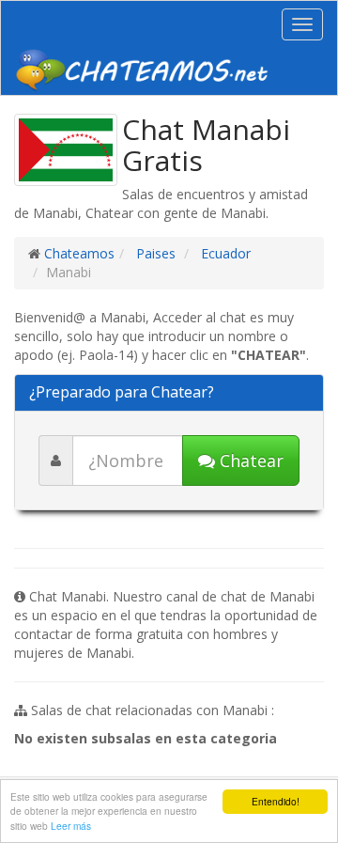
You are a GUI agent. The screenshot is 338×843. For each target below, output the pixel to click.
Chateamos (79, 253)
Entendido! (276, 801)
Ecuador (224, 253)
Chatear (249, 460)
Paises (154, 253)
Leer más (71, 826)
